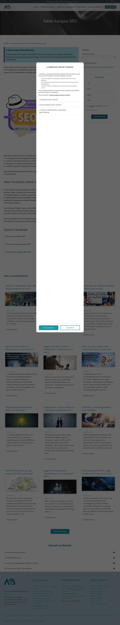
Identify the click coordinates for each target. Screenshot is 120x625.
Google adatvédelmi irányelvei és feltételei (59, 95)
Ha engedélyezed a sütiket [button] (48, 100)
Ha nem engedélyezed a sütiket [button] (50, 105)
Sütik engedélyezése (48, 328)
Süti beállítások (70, 328)
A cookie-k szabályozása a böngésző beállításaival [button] (52, 111)
